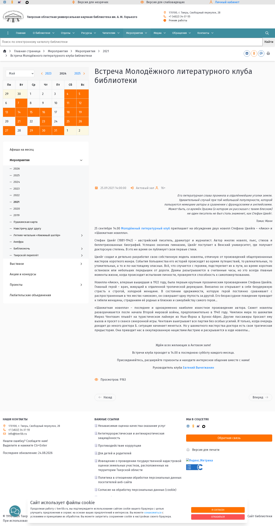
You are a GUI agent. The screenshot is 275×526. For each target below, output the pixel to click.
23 (43, 121)
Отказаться (218, 516)
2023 (48, 73)
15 (31, 112)
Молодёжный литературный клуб (145, 228)
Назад (107, 397)
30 (43, 130)
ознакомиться (152, 512)
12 (80, 103)
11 (68, 103)
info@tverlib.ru (17, 433)
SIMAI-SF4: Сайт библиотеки (252, 516)
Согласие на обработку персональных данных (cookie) (137, 490)
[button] (263, 135)
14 (19, 112)
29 (31, 130)
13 (6, 112)
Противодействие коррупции (119, 445)
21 (19, 121)
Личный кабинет (227, 2)
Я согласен (218, 509)
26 (80, 121)
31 (55, 130)
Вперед (258, 397)
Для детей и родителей (114, 453)
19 (80, 112)
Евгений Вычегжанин (198, 367)
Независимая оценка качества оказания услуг (131, 426)
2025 (77, 73)
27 (6, 130)
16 (43, 112)
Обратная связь (229, 438)
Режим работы (178, 20)
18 (68, 112)
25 (68, 121)
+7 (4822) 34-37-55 (179, 16)
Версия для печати (205, 450)
